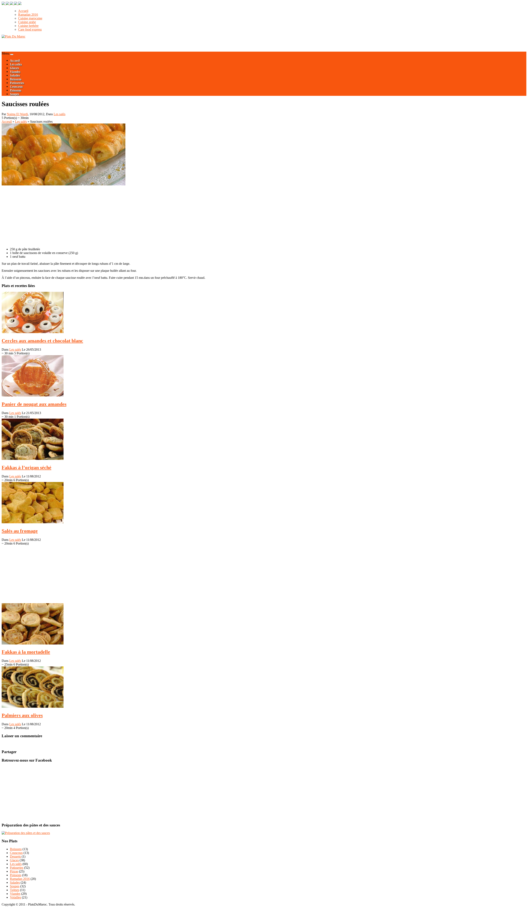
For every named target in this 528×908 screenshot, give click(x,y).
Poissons (15, 90)
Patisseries (17, 82)
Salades (15, 75)
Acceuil (7, 121)
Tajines (14, 890)
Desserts (15, 856)
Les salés (16, 64)
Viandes (15, 71)
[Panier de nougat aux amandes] (33, 395)
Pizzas (14, 871)
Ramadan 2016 (28, 14)
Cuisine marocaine (30, 18)
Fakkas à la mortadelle (26, 652)
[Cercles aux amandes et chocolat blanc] (33, 332)
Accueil (23, 11)
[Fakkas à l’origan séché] (33, 459)
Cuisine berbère (28, 25)
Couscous (16, 86)
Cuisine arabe (27, 22)
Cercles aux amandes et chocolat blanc (42, 340)
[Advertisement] (50, 44)
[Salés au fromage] (33, 522)
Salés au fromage (20, 531)
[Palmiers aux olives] (33, 706)
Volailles (15, 897)
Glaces (14, 68)
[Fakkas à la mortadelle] (33, 643)
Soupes (14, 94)
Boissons (15, 79)
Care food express (30, 29)
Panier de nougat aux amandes (34, 404)
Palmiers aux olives (22, 715)
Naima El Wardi (17, 114)
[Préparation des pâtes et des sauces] (26, 833)
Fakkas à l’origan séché (26, 467)
